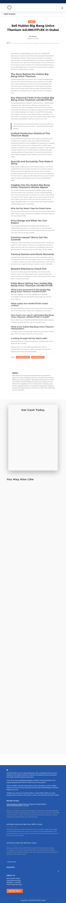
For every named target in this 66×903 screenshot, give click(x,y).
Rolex (16, 827)
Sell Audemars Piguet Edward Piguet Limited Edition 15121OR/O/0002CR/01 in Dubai (26, 804)
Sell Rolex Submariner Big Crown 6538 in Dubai (24, 824)
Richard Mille (19, 845)
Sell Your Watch (15, 891)
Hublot (31, 21)
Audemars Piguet (20, 808)
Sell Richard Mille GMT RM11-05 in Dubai (21, 843)
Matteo (34, 36)
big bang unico (23, 357)
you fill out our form (25, 780)
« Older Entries (11, 862)
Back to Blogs (9, 14)
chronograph (37, 357)
